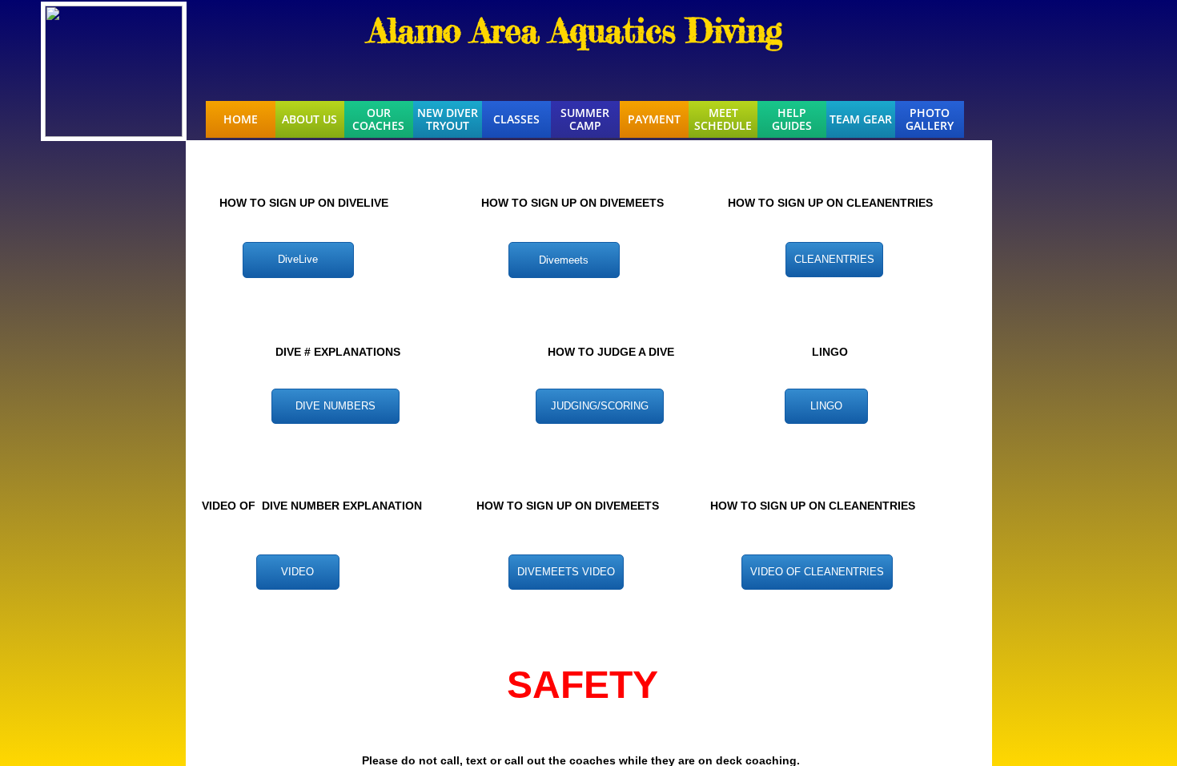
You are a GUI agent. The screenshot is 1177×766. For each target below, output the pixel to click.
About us (309, 119)
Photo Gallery (930, 119)
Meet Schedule (723, 119)
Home (240, 119)
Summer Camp (584, 119)
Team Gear (861, 119)
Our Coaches (378, 119)
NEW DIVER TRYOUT (447, 119)
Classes (516, 119)
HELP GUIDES (792, 119)
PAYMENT (654, 119)
